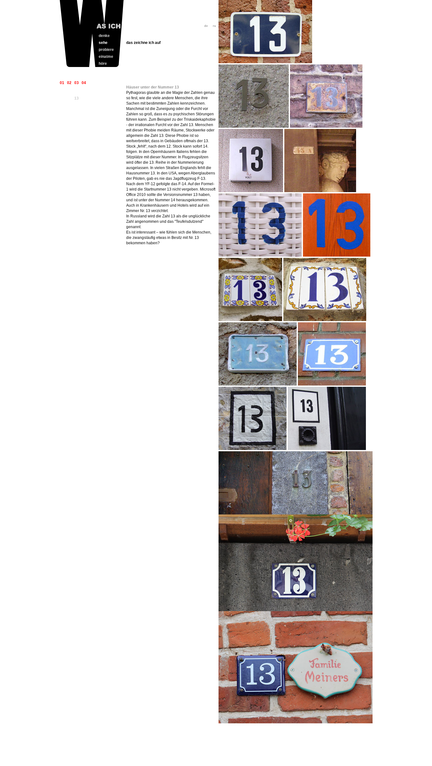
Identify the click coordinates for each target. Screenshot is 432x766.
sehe (103, 42)
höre (103, 63)
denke (104, 35)
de (206, 25)
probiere (106, 49)
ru (214, 25)
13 (76, 98)
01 (62, 83)
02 (69, 83)
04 (84, 83)
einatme (106, 56)
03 (76, 83)
